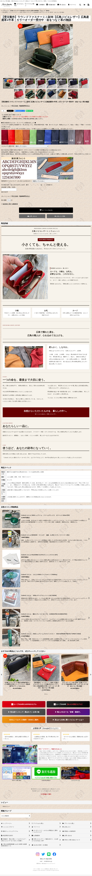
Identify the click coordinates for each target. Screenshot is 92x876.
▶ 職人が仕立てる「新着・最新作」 (68, 712)
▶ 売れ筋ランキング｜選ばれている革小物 (23, 712)
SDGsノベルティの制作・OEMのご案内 (23, 720)
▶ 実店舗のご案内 (46, 794)
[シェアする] (3, 111)
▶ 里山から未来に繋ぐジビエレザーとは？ (68, 720)
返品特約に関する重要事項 (10, 204)
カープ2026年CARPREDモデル (25, 704)
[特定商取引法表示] (88, 4)
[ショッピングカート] (84, 4)
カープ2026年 (69, 704)
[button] (80, 4)
